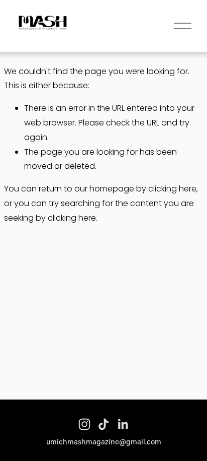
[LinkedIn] (123, 424)
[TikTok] (103, 424)
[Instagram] (84, 424)
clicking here (172, 188)
